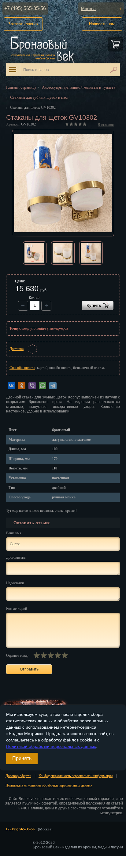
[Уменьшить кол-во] (46, 306)
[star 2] (43, 655)
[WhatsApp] (42, 385)
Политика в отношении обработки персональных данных (49, 785)
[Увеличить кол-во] (23, 306)
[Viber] (32, 385)
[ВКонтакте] (11, 385)
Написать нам (102, 24)
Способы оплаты (22, 368)
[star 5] (64, 655)
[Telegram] (53, 385)
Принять (21, 758)
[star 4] (57, 655)
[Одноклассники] (21, 385)
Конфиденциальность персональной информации (76, 776)
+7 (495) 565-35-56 (25, 8)
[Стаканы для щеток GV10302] (63, 183)
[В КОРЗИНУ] (97, 305)
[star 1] (36, 655)
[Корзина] (115, 44)
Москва (88, 8)
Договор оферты (18, 776)
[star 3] (50, 655)
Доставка (16, 349)
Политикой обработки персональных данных (51, 746)
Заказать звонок (23, 24)
